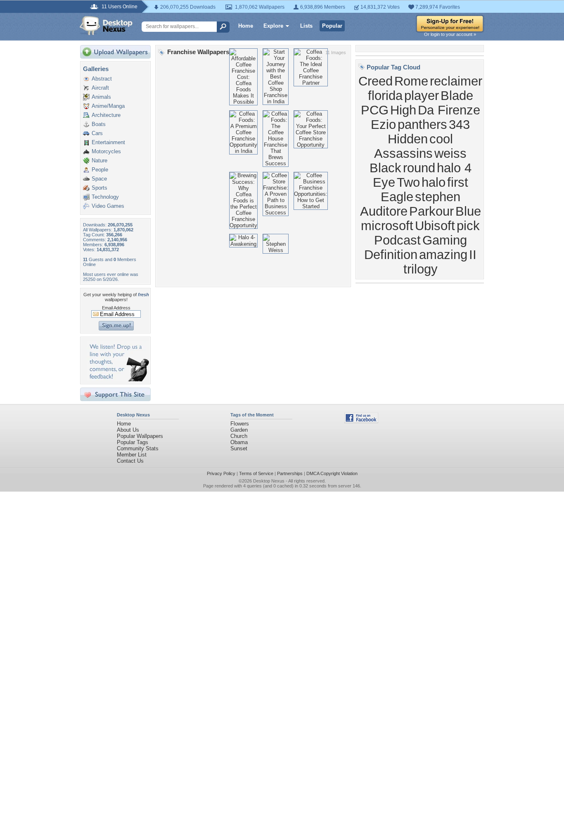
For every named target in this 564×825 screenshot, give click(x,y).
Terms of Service (256, 473)
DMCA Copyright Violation (332, 473)
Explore (273, 26)
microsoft (387, 226)
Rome (411, 81)
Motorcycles (106, 151)
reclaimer (456, 81)
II (472, 254)
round (419, 168)
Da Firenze (449, 110)
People (100, 169)
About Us (128, 430)
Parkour (431, 211)
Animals (101, 97)
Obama (239, 442)
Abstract (102, 79)
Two (408, 182)
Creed (375, 81)
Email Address (116, 307)
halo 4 (454, 168)
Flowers (239, 424)
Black (385, 168)
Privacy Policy (221, 473)
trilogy (420, 269)
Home (245, 26)
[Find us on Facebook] (361, 421)
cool (441, 139)
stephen (437, 197)
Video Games (108, 206)
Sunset (238, 448)
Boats (99, 124)
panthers (422, 124)
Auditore (384, 211)
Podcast (397, 240)
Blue (468, 211)
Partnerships (290, 473)
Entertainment (108, 142)
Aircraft (100, 88)
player (421, 95)
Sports (99, 188)
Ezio (383, 124)
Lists (306, 26)
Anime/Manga (108, 106)
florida (385, 95)
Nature (99, 160)
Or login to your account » (450, 34)
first (457, 182)
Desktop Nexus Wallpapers (106, 25)
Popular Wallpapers (140, 436)
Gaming (444, 240)
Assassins (403, 153)
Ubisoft (435, 226)
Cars (97, 133)
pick (468, 226)
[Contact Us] (118, 379)
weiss (450, 153)
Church (238, 436)
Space (99, 179)
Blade (457, 95)
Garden (239, 430)
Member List (132, 455)
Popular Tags (132, 442)
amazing (443, 254)
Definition (390, 254)
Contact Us (130, 461)
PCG (375, 110)
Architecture (106, 115)
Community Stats (138, 448)
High (403, 110)
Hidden (408, 139)
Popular (332, 26)
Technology (105, 197)
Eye (384, 182)
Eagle (397, 197)
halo (434, 182)
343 (459, 124)
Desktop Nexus (268, 480)
